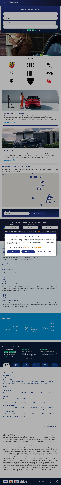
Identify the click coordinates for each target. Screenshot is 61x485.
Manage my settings (45, 251)
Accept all (13, 251)
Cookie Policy (28, 247)
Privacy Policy (37, 247)
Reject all (28, 251)
